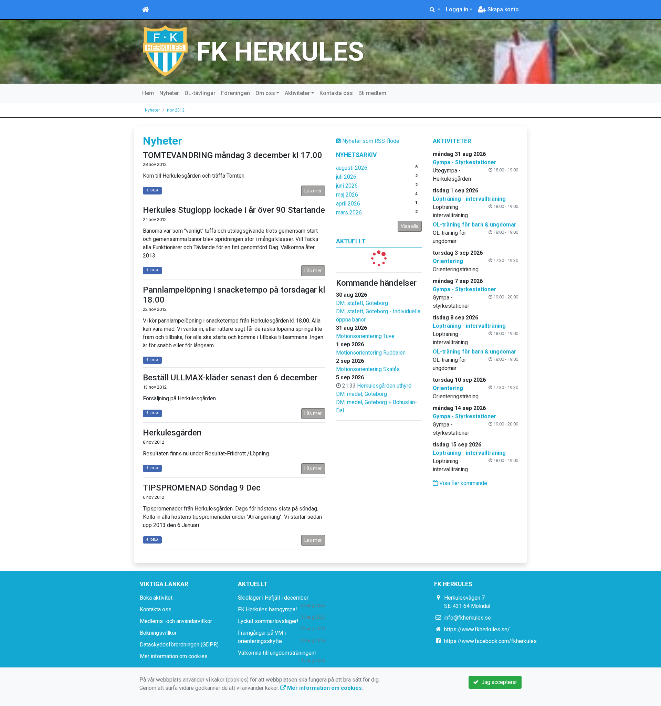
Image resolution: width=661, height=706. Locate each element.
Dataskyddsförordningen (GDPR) (179, 644)
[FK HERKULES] (165, 50)
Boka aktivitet (156, 597)
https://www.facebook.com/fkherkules (490, 641)
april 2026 (348, 203)
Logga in (457, 9)
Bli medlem (372, 93)
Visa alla (410, 226)
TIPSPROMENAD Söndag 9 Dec (202, 488)
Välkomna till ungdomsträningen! (277, 653)
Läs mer (313, 190)
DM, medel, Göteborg (361, 394)
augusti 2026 (351, 168)
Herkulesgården (172, 433)
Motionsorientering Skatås (368, 369)
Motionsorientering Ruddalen (371, 352)
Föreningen (235, 93)
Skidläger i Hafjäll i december (273, 597)
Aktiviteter (297, 93)
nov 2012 (176, 110)
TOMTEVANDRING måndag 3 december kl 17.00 (232, 155)
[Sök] (435, 10)
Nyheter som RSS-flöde (370, 141)
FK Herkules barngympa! (267, 609)
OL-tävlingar (200, 93)
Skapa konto (502, 9)
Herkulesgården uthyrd (384, 385)
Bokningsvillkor (158, 633)
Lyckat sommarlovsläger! (268, 621)
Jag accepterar (498, 682)
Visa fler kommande (462, 483)
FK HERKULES (280, 51)
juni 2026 (347, 185)
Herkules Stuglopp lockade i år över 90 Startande (234, 210)
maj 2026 (347, 194)
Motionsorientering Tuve (365, 336)
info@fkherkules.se (467, 617)
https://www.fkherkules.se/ (477, 629)
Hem (148, 93)
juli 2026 (346, 176)
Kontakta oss (336, 93)
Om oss (265, 93)
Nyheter (169, 93)
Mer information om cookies (174, 656)
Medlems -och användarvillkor (176, 621)
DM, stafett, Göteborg (362, 303)
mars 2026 (349, 212)
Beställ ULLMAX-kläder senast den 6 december (230, 377)
